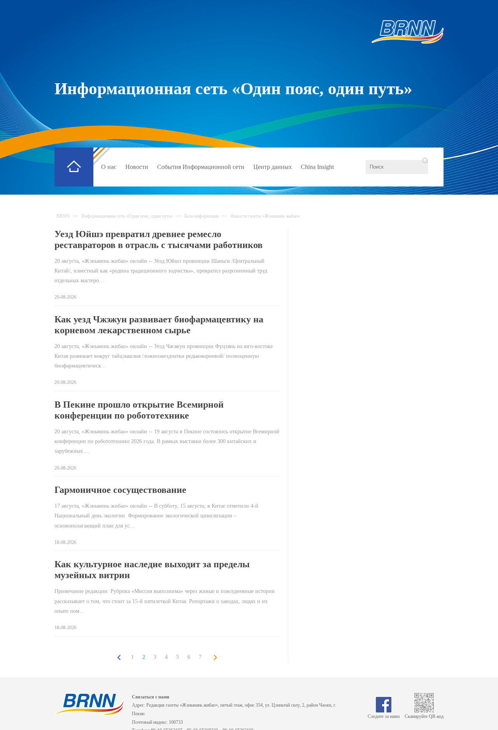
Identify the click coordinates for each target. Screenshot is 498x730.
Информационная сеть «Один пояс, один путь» (233, 88)
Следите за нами (384, 716)
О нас (108, 167)
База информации (201, 216)
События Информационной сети (200, 167)
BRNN (63, 216)
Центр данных (272, 167)
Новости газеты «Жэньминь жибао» (265, 216)
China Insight (317, 167)
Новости (136, 167)
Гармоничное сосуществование (120, 490)
